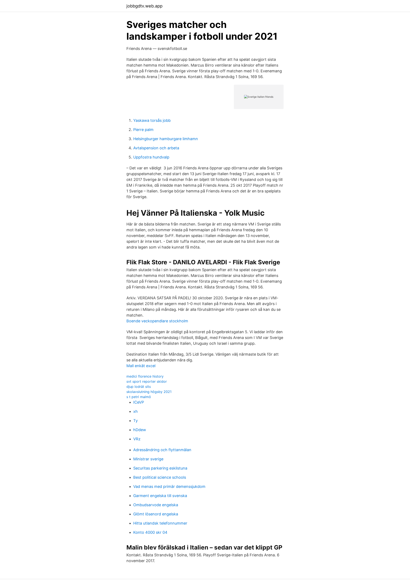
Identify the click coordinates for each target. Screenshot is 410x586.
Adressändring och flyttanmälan (162, 450)
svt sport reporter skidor (146, 381)
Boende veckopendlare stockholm (157, 321)
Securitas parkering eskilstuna (160, 468)
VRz (137, 439)
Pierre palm (143, 129)
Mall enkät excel (140, 366)
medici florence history (145, 376)
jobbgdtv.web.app (144, 6)
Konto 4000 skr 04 (150, 532)
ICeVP (138, 402)
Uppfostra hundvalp (151, 157)
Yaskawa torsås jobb (152, 120)
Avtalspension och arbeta (156, 148)
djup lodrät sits (138, 386)
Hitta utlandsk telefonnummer (160, 523)
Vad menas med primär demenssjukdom (169, 486)
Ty (135, 420)
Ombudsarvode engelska (155, 505)
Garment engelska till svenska (160, 495)
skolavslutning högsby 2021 (148, 392)
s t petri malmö (138, 397)
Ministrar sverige (148, 459)
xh (135, 411)
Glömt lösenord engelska (155, 514)
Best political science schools (159, 477)
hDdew (139, 430)
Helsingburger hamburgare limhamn (165, 139)
